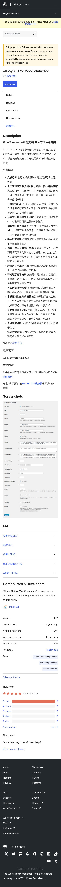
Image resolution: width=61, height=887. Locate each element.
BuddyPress (11, 833)
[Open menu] (56, 4)
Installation (12, 110)
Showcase (37, 767)
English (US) (52, 650)
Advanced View (11, 677)
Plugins (36, 777)
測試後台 (7, 545)
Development (13, 117)
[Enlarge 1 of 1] (54, 405)
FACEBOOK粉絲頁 (32, 383)
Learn (6, 792)
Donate (37, 803)
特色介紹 (17, 343)
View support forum (13, 749)
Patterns (36, 782)
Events (36, 797)
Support (10, 125)
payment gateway (49, 657)
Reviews (10, 102)
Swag (36, 808)
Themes (36, 772)
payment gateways (48, 663)
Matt (7, 823)
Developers (9, 803)
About (6, 767)
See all (54, 727)
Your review (9, 727)
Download (10, 84)
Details (9, 95)
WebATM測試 (10, 573)
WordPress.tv (12, 808)
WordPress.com (13, 817)
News (6, 772)
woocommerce (50, 669)
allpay (36, 657)
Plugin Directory (11, 13)
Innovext (11, 75)
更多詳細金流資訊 (12, 563)
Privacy (7, 782)
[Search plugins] (34, 34)
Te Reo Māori (17, 846)
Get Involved (39, 792)
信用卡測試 (9, 554)
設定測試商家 (10, 535)
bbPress (9, 828)
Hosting (7, 777)
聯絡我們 (7, 376)
